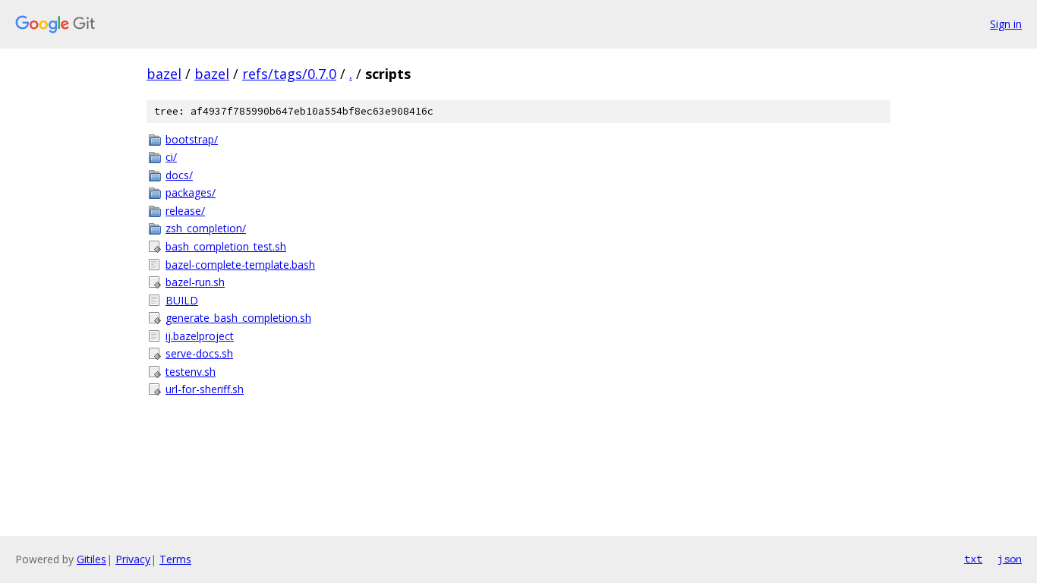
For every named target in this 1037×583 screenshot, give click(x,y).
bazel (164, 74)
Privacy (132, 559)
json (1010, 559)
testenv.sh (190, 371)
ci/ (171, 157)
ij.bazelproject (199, 336)
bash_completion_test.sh (225, 246)
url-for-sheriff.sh (204, 389)
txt (973, 559)
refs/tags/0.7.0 (289, 74)
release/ (185, 210)
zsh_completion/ (205, 228)
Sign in (1006, 24)
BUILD (181, 300)
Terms (175, 559)
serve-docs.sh (199, 353)
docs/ (179, 175)
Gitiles (91, 559)
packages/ (190, 192)
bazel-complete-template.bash (240, 264)
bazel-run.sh (195, 282)
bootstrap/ (191, 139)
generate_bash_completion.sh (238, 317)
